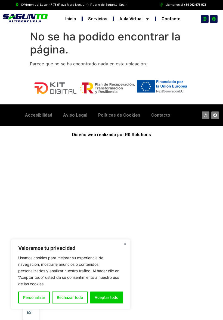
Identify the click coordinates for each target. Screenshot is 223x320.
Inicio (70, 18)
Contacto (171, 18)
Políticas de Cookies (119, 115)
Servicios (97, 18)
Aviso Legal (75, 115)
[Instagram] (205, 19)
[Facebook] (214, 19)
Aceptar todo (106, 297)
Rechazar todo (70, 297)
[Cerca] (125, 244)
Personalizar (34, 297)
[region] (71, 274)
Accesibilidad (38, 115)
